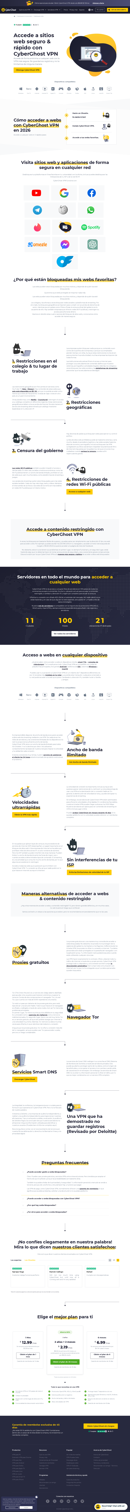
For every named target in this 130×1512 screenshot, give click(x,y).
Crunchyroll (43, 400)
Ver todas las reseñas (73, 1455)
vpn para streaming (72, 1468)
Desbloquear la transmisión (24, 16)
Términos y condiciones (101, 1463)
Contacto (97, 1457)
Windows (93, 667)
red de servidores (45, 606)
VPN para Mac (17, 1460)
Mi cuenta (100, 10)
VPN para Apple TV (18, 1468)
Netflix (33, 400)
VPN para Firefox (17, 1466)
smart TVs (82, 662)
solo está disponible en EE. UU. (24, 391)
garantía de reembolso (89, 1189)
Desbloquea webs (72, 1463)
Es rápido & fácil (79, 117)
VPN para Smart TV (18, 1477)
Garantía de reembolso (46, 1463)
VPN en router (17, 1474)
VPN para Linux (17, 1471)
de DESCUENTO (118, 10)
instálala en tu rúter (53, 675)
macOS (65, 669)
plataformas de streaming (106, 368)
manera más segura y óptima (70, 554)
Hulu (24, 389)
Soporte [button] (81, 10)
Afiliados (42, 1480)
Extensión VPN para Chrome (21, 1457)
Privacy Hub (43, 1457)
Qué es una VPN (44, 1455)
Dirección (97, 1468)
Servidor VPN (43, 1468)
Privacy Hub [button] (73, 10)
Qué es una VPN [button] (25, 10)
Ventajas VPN (43, 1466)
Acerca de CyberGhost (101, 1455)
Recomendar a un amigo (47, 1482)
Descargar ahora (71, 1460)
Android (63, 667)
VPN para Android (18, 1463)
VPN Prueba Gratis (72, 1457)
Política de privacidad (101, 1460)
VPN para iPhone (18, 1479)
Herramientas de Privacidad (48, 1460)
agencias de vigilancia (38, 1015)
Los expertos (16, 1260)
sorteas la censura (88, 451)
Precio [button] (66, 10)
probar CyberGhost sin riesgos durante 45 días (92, 813)
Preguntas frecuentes (73, 1482)
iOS (79, 667)
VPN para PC (16, 1455)
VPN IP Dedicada (72, 1466)
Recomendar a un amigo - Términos (106, 1466)
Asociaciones (43, 1488)
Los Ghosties (30, 1260)
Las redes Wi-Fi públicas (22, 468)
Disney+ (31, 389)
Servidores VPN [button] (53, 10)
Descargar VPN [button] (39, 10)
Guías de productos (72, 1480)
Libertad (42, 1485)
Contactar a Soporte (73, 1485)
